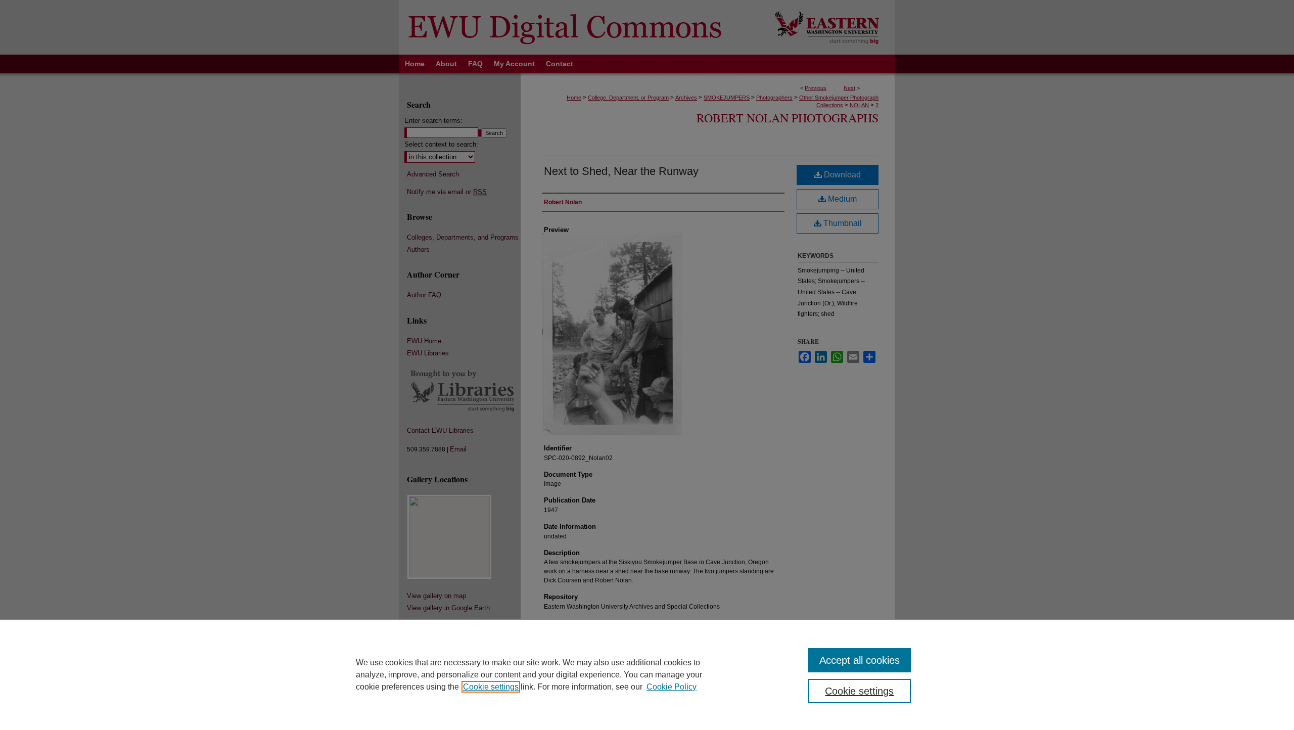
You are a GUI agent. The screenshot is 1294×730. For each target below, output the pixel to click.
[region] (647, 674)
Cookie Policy (671, 686)
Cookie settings (491, 686)
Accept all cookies (859, 660)
